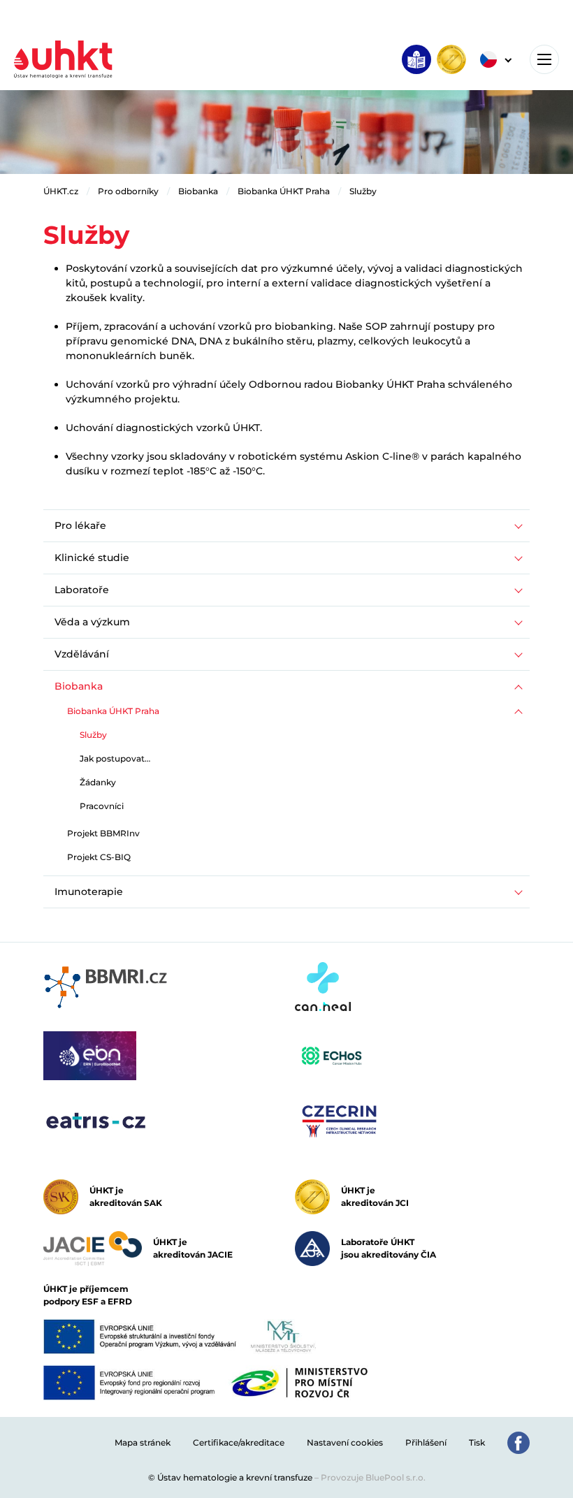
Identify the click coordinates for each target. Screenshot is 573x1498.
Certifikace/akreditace (238, 1442)
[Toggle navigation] (544, 59)
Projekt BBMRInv (103, 833)
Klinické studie (92, 557)
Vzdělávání (82, 654)
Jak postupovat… (115, 758)
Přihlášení (426, 1442)
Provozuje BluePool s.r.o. (373, 1477)
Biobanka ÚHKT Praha (284, 191)
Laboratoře (82, 589)
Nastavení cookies (345, 1442)
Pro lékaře (80, 525)
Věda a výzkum (92, 622)
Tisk (477, 1442)
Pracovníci (102, 806)
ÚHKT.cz (60, 191)
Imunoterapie (89, 891)
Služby (363, 191)
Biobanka (198, 191)
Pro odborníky (128, 191)
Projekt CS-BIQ (99, 857)
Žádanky (98, 782)
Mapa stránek (143, 1442)
